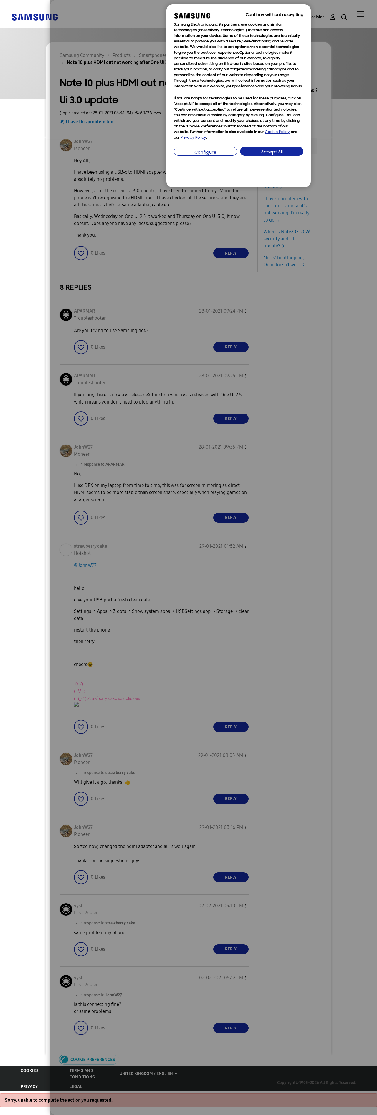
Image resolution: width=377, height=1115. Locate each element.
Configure (205, 152)
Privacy (29, 1086)
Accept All (272, 152)
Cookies (30, 1070)
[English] (35, 16)
